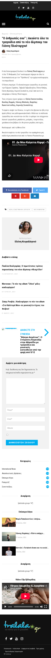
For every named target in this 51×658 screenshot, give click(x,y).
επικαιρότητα (16, 34)
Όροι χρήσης (40, 648)
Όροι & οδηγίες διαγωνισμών (14, 651)
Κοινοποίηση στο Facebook (18, 190)
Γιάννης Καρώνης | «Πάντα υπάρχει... (30, 533)
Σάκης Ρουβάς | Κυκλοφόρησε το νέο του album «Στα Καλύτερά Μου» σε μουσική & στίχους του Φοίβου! (23, 305)
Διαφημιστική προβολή (28, 648)
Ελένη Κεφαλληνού (13, 51)
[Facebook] (6, 639)
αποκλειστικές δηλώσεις (11, 473)
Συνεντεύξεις (24, 3)
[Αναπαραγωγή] (5, 606)
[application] (25, 596)
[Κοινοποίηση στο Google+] (25, 196)
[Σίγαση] (41, 606)
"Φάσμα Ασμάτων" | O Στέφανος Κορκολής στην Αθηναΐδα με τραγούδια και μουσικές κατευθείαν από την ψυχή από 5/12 (31, 345)
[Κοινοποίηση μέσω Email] (35, 196)
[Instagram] (33, 7)
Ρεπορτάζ (34, 3)
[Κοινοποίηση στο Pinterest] (16, 196)
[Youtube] (28, 7)
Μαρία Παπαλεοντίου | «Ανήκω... (28, 519)
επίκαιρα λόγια (7, 478)
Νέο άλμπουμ (39, 209)
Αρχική (15, 3)
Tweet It (42, 190)
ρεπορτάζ (5, 482)
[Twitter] (11, 639)
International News (9, 469)
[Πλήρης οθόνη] (45, 606)
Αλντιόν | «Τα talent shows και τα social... (32, 548)
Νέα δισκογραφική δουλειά (19, 209)
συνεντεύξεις (7, 487)
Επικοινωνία (7, 648)
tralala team (16, 648)
